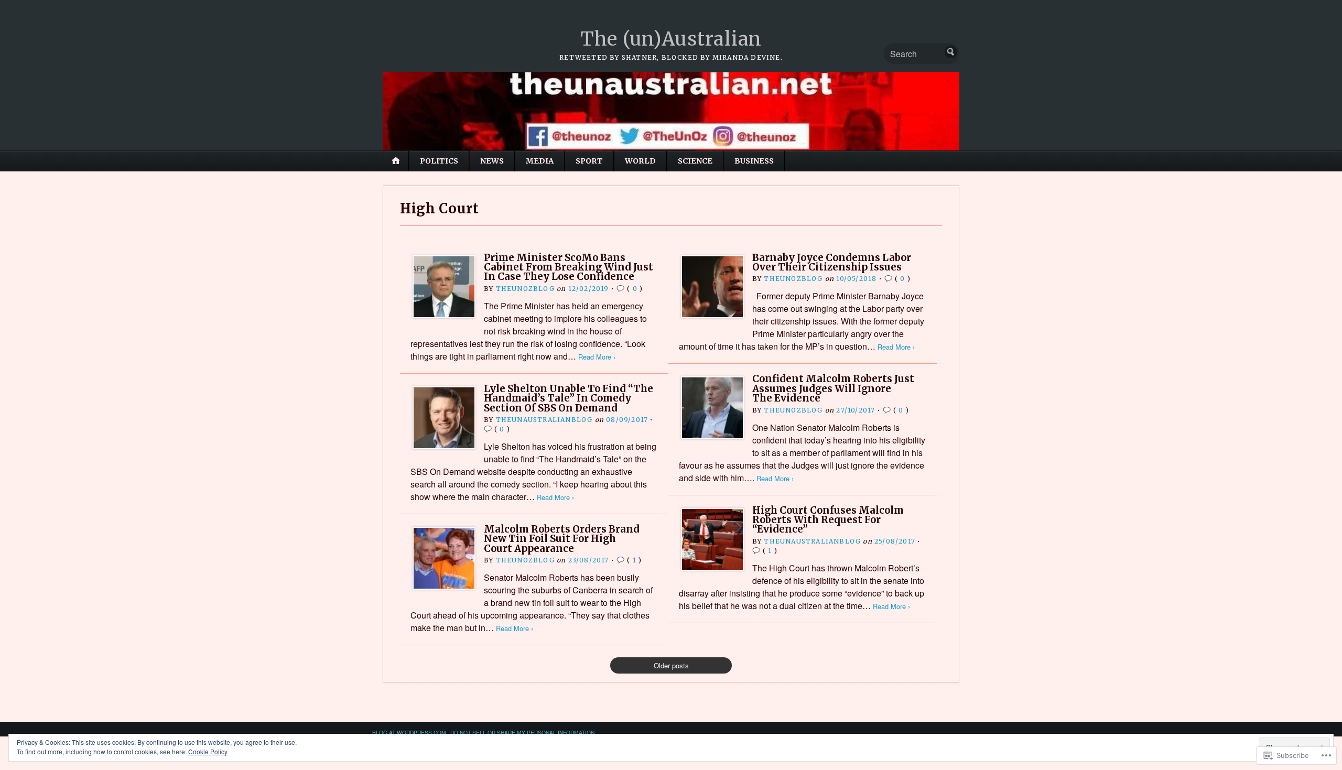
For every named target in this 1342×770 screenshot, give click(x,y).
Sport (589, 161)
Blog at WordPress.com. (410, 732)
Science (695, 161)
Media (540, 161)
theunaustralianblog (544, 420)
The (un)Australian (671, 39)
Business (754, 161)
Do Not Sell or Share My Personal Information (522, 732)
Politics (439, 161)
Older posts (671, 665)
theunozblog (525, 288)
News (492, 161)
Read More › (596, 357)
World (640, 161)
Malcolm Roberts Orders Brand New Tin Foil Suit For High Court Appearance (562, 539)
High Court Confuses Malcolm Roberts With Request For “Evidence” (828, 520)
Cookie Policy (208, 751)
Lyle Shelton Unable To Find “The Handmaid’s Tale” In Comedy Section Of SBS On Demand (568, 398)
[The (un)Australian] (671, 111)
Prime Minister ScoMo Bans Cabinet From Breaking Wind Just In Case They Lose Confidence (568, 267)
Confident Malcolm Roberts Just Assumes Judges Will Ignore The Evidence (833, 388)
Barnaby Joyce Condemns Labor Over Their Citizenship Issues (831, 262)
